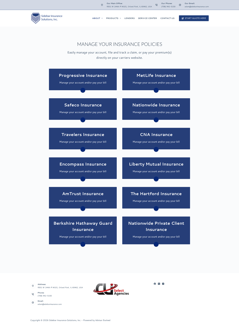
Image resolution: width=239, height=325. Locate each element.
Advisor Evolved (102, 320)
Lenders (129, 18)
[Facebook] (155, 284)
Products (112, 18)
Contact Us (167, 18)
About (96, 18)
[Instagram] (163, 284)
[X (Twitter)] (159, 284)
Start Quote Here (195, 18)
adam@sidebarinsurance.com (197, 6)
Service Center (147, 18)
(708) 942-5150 (168, 6)
